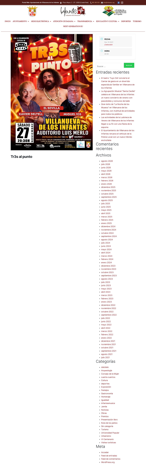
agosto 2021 (106, 354)
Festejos (105, 390)
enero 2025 (106, 223)
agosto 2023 (107, 279)
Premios (104, 416)
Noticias (105, 410)
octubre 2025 (107, 194)
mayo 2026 (106, 171)
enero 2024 (106, 262)
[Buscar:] (108, 66)
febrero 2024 (107, 259)
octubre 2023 (107, 272)
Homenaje (105, 397)
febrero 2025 (107, 220)
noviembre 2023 (108, 269)
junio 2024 (106, 246)
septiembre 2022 (109, 315)
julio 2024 (105, 243)
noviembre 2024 (108, 230)
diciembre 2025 (108, 187)
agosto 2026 (107, 161)
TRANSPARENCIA (84, 21)
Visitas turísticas (108, 442)
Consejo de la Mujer (110, 374)
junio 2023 (106, 285)
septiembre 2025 (109, 197)
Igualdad (105, 400)
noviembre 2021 (108, 344)
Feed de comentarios (110, 459)
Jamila (104, 406)
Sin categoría (107, 426)
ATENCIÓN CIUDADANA (63, 21)
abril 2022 (105, 328)
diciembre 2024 (108, 226)
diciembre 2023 (108, 266)
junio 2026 (106, 167)
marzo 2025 (106, 217)
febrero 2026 (107, 180)
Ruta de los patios (109, 423)
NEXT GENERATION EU (73, 26)
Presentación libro (109, 419)
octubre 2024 (107, 233)
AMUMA (105, 367)
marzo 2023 (106, 295)
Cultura (104, 380)
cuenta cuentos (108, 377)
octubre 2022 (107, 311)
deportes (105, 384)
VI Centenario (107, 439)
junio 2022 (106, 321)
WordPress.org (108, 462)
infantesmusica (108, 403)
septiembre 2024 (109, 236)
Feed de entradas (109, 456)
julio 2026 (105, 164)
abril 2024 (105, 253)
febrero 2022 (107, 334)
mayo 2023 (106, 289)
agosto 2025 (107, 200)
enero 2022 (106, 338)
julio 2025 (105, 203)
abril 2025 (105, 213)
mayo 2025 (106, 210)
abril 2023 (105, 292)
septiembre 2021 (108, 351)
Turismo (104, 429)
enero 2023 (106, 302)
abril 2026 (105, 174)
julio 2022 (105, 318)
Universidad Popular (110, 433)
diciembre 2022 (108, 305)
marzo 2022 (106, 331)
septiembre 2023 (109, 275)
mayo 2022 (106, 325)
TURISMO (137, 21)
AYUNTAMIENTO (20, 21)
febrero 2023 (107, 298)
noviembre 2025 (108, 190)
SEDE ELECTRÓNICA (40, 21)
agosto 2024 (107, 239)
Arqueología (106, 370)
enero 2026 (106, 184)
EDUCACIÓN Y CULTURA (106, 21)
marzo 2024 (106, 256)
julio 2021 (105, 357)
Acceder (105, 452)
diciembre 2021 (108, 341)
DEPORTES (126, 21)
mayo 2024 (106, 249)
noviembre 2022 (108, 308)
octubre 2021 (107, 347)
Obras (104, 413)
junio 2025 (106, 207)
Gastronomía (107, 393)
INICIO (8, 21)
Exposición (106, 387)
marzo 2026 (106, 177)
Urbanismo (106, 436)
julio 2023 (105, 282)
